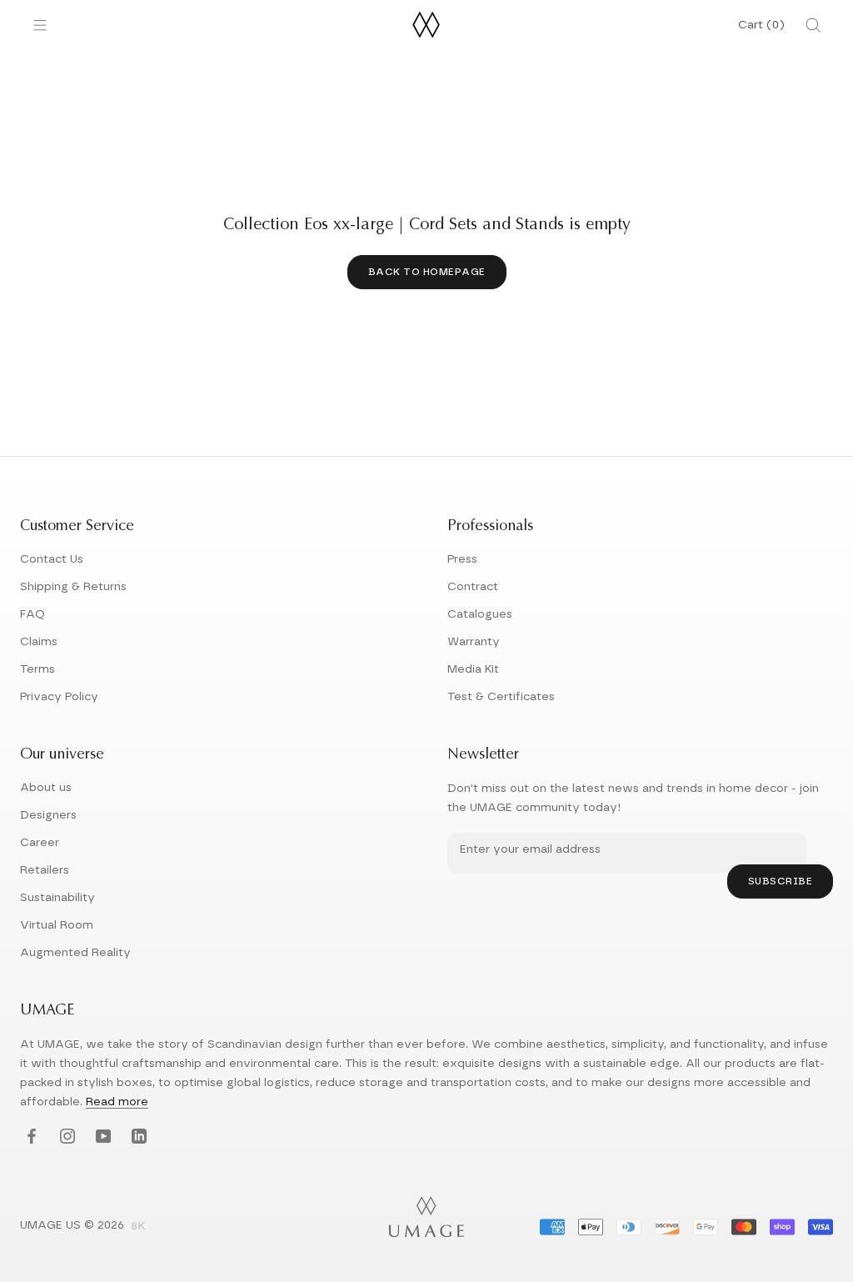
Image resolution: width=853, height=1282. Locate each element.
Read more (117, 1102)
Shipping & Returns (73, 587)
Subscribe (780, 881)
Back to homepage (427, 272)
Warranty (473, 642)
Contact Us (51, 559)
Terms (37, 669)
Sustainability (57, 898)
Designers (48, 815)
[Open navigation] (40, 25)
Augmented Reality (75, 953)
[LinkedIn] (137, 1136)
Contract (472, 587)
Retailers (44, 870)
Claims (38, 642)
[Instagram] (65, 1136)
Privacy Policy (59, 697)
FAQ (32, 614)
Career (39, 843)
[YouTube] (101, 1136)
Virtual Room (56, 925)
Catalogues (479, 614)
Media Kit (473, 669)
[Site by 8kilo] (138, 1227)
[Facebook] (29, 1136)
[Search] (813, 25)
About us (46, 788)
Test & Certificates (501, 697)
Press (462, 559)
